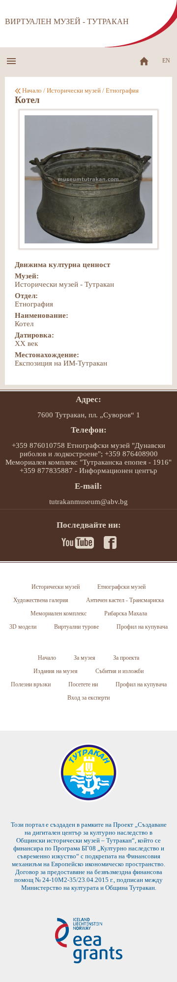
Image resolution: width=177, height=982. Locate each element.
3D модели (22, 626)
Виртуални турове (76, 626)
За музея (84, 657)
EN (166, 60)
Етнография (122, 90)
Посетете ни (83, 684)
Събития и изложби (119, 671)
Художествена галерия (40, 600)
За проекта (126, 657)
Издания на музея (55, 671)
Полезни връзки (31, 684)
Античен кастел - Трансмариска (125, 600)
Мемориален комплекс (58, 613)
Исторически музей (74, 90)
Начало (32, 90)
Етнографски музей (121, 586)
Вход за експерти (88, 697)
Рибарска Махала (125, 613)
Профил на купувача (142, 626)
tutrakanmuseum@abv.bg (88, 502)
